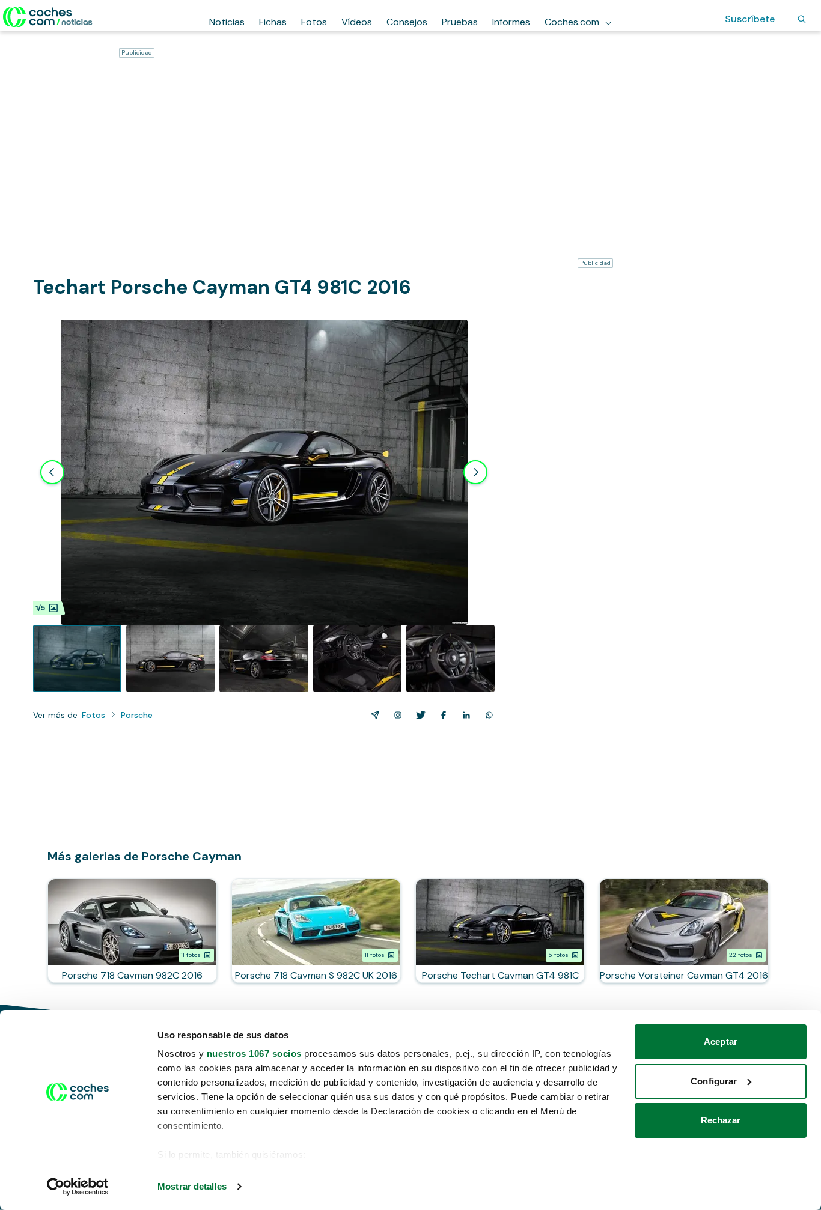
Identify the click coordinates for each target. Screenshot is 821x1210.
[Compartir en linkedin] (464, 715)
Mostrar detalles (192, 1186)
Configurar (714, 1081)
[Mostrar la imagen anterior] (52, 472)
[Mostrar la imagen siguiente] (475, 472)
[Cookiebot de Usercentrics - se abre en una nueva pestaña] (77, 1187)
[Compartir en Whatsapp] (487, 715)
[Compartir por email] (372, 715)
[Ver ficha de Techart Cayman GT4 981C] (500, 930)
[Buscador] (802, 19)
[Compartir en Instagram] (395, 715)
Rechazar (721, 1120)
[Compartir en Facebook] (441, 715)
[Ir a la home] (48, 16)
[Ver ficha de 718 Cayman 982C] (132, 930)
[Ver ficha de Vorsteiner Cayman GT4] (684, 930)
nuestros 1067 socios (254, 1053)
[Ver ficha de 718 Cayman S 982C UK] (316, 930)
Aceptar (720, 1041)
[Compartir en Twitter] (418, 715)
